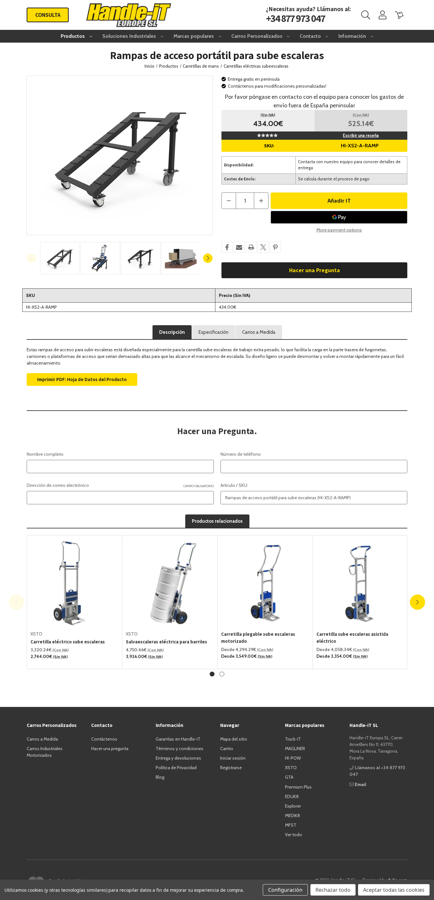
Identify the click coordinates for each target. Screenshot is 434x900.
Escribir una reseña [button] (361, 135)
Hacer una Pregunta (314, 270)
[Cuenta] (382, 15)
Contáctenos (104, 873)
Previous (31, 258)
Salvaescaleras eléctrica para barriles (166, 776)
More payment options (339, 230)
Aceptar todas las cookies (393, 889)
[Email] (239, 247)
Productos (73, 36)
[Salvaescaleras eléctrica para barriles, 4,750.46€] (170, 717)
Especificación (213, 332)
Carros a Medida (258, 332)
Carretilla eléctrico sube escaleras (68, 776)
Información (352, 36)
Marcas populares (194, 36)
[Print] (251, 247)
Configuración (285, 889)
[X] (263, 247)
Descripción (172, 332)
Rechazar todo (332, 889)
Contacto (311, 36)
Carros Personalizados (257, 36)
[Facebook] (227, 247)
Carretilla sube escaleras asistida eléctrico (352, 772)
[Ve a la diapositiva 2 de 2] (222, 808)
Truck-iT (293, 873)
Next (208, 258)
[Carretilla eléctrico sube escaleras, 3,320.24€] (74, 717)
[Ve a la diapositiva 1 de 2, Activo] (212, 808)
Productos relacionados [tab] (217, 655)
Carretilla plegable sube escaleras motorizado (258, 772)
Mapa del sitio (233, 873)
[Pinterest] (275, 247)
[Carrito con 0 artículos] (399, 15)
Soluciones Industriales (129, 36)
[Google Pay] (339, 217)
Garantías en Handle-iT (178, 873)
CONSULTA (47, 14)
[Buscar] (366, 15)
